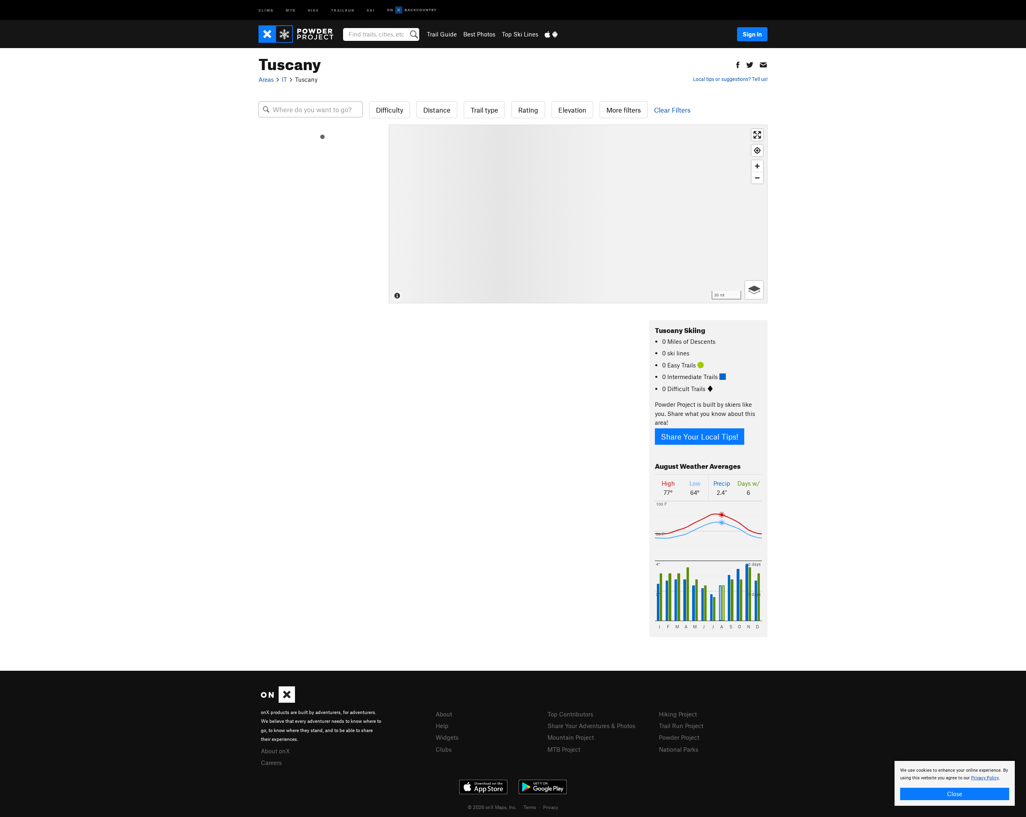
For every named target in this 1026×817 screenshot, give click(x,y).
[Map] (578, 214)
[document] (954, 783)
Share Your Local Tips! (699, 436)
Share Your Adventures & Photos (591, 725)
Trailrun (343, 9)
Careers (271, 762)
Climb (266, 9)
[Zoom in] (757, 166)
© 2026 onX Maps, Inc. (492, 807)
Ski (371, 9)
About (444, 714)
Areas (266, 79)
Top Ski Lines (520, 34)
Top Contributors (570, 714)
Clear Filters (672, 110)
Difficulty (389, 110)
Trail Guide (442, 34)
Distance (436, 110)
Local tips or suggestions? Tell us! (730, 79)
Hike (313, 9)
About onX (275, 750)
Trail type (484, 110)
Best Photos (479, 34)
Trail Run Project (681, 725)
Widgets (447, 737)
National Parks (678, 749)
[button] (738, 64)
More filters (623, 110)
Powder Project (679, 737)
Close (954, 793)
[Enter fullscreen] (757, 135)
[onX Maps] (278, 700)
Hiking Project (678, 714)
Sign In (752, 34)
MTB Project (563, 749)
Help (442, 725)
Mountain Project (570, 737)
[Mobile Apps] (551, 34)
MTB (291, 9)
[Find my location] (757, 150)
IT (284, 79)
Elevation (572, 110)
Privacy (550, 807)
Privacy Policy (985, 778)
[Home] (300, 34)
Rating (528, 110)
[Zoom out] (757, 178)
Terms (529, 807)
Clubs (444, 749)
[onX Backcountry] (411, 10)
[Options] (754, 290)
